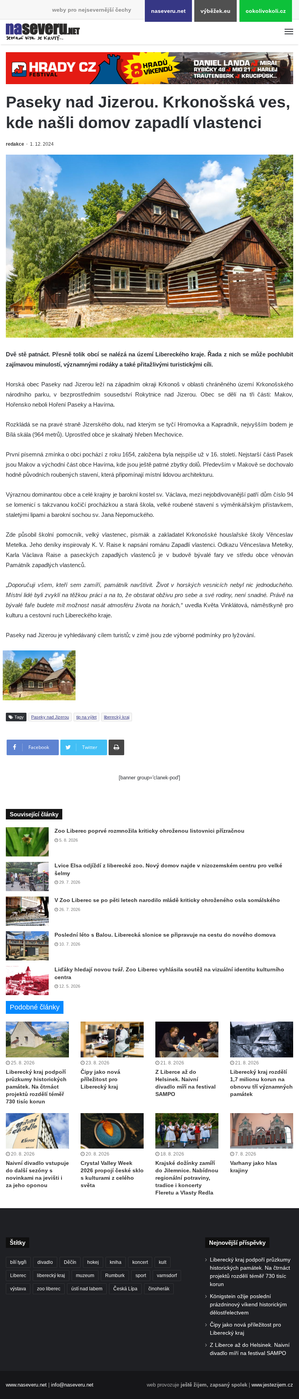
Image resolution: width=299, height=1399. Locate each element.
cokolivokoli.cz (266, 11)
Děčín (70, 1262)
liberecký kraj (116, 717)
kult (162, 1262)
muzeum (85, 1275)
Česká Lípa (125, 1289)
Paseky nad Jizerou (50, 717)
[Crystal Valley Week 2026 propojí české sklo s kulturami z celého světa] (112, 1131)
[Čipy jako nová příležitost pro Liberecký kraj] (112, 1039)
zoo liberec (48, 1289)
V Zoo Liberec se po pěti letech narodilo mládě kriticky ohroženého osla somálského (167, 900)
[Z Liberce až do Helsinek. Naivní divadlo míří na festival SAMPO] (186, 1039)
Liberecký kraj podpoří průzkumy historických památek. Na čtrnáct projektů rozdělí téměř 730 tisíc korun (36, 1087)
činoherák (158, 1289)
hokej (93, 1262)
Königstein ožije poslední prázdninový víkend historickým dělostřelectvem (248, 1304)
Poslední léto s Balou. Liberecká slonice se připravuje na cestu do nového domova (165, 935)
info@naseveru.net (72, 1385)
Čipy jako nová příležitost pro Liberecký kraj (100, 1079)
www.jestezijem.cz (272, 1385)
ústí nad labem (86, 1289)
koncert (140, 1262)
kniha (115, 1262)
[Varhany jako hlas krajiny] (261, 1131)
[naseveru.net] (43, 32)
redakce (15, 144)
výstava (18, 1289)
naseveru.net (168, 11)
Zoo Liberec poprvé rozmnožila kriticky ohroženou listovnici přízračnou (149, 831)
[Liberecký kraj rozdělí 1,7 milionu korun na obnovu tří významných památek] (261, 1039)
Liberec (18, 1275)
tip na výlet (86, 717)
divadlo (45, 1262)
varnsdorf (167, 1275)
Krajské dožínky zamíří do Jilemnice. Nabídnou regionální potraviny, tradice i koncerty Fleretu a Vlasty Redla (186, 1178)
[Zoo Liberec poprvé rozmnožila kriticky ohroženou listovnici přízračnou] (27, 841)
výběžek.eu (215, 11)
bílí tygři (18, 1262)
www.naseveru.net (26, 1385)
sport (140, 1275)
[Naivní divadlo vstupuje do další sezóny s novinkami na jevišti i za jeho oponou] (37, 1131)
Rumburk (115, 1275)
